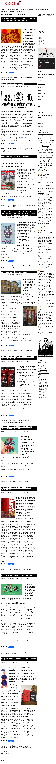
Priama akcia (49, 157)
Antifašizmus (5, 483)
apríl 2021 (42, 397)
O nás (7, 9)
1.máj (39, 132)
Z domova (21, 77)
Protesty (3, 151)
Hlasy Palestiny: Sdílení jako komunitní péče (45, 208)
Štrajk (10, 151)
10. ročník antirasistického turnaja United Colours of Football (16, 428)
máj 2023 (42, 365)
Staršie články (5, 752)
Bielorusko (50, 140)
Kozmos (40, 99)
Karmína (42, 230)
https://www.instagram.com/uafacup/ (17, 640)
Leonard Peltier (41, 154)
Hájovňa (40, 87)
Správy (15, 77)
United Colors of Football (18, 483)
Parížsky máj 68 (49, 155)
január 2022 (43, 383)
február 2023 (43, 368)
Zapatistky (11, 79)
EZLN (30, 77)
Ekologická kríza (6, 150)
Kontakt (12, 11)
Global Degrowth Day (48, 147)
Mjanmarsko (48, 154)
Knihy (29, 747)
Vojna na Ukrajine (45, 165)
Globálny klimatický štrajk (12, 84)
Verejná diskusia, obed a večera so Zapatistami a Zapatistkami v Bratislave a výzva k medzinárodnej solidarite (18, 213)
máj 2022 (42, 377)
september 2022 (44, 373)
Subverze (41, 123)
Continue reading (25, 69)
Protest (33, 150)
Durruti (44, 144)
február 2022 (43, 382)
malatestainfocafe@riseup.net (10, 331)
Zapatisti (4, 79)
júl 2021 (42, 392)
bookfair (25, 667)
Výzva (54, 165)
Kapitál (42, 227)
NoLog (39, 103)
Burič (2, 571)
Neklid (16, 696)
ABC (46, 132)
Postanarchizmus (41, 157)
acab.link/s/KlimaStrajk (26, 140)
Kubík (46, 9)
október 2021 (43, 388)
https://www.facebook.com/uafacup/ (14, 637)
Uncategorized (22, 420)
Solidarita (4, 267)
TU (6, 561)
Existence (51, 146)
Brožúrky (24, 747)
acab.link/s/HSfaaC (25, 196)
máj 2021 (42, 396)
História (42, 43)
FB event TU (4, 473)
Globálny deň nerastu (43, 149)
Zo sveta (42, 40)
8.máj (43, 132)
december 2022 (43, 371)
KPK (39, 106)
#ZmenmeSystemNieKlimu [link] (8, 138)
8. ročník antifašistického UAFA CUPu (17, 575)
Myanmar (53, 154)
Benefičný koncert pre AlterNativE (15, 156)
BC (39, 109)
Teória (41, 44)
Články (10, 77)
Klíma (14, 150)
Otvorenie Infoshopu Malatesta (14, 272)
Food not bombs (39, 9)
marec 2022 (42, 380)
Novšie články (5, 753)
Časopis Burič (14, 9)
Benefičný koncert (42, 140)
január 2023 (43, 370)
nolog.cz (3, 760)
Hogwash (40, 96)
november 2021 (43, 386)
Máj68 (39, 155)
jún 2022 (42, 376)
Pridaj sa (19, 11)
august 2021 (43, 391)
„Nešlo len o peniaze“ (46, 258)
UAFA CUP (13, 653)
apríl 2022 (42, 379)
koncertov (28, 598)
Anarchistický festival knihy (10, 747)
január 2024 (43, 362)
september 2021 (44, 389)
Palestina (43, 155)
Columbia (40, 144)
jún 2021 (42, 394)
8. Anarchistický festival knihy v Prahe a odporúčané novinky (18, 659)
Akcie (9, 148)
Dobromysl (41, 126)
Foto (42, 147)
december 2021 (43, 385)
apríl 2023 (42, 367)
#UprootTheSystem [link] (21, 138)
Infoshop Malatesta (26, 9)
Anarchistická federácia (44, 175)
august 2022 (43, 374)
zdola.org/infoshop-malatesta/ (14, 333)
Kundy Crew (41, 93)
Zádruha (40, 112)
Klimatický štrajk (23, 150)
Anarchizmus (27, 569)
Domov (2, 9)
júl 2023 (42, 364)
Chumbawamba (50, 142)
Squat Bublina (42, 120)
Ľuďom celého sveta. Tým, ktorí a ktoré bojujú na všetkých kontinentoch (18, 19)
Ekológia (31, 148)
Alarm (42, 271)
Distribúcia (4, 11)
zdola (27, 23)
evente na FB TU (16, 412)
